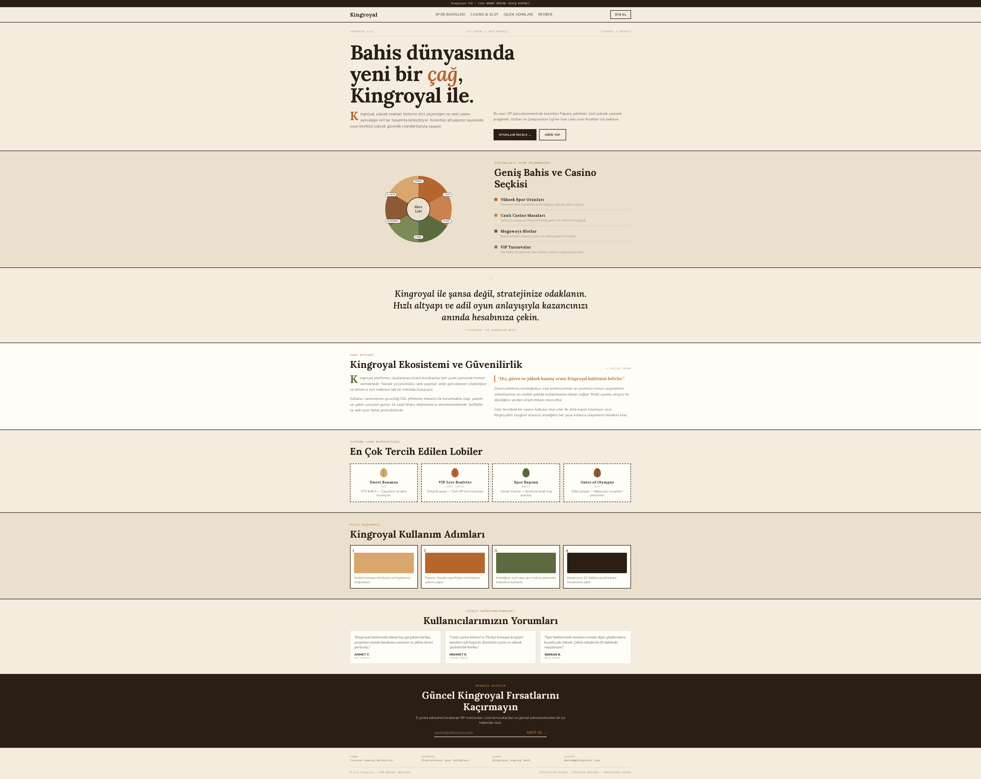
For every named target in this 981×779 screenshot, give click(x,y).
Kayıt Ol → (537, 733)
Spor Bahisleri (450, 14)
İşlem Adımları (518, 14)
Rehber (545, 14)
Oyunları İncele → (515, 135)
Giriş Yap (552, 135)
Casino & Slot (484, 14)
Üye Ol (620, 15)
